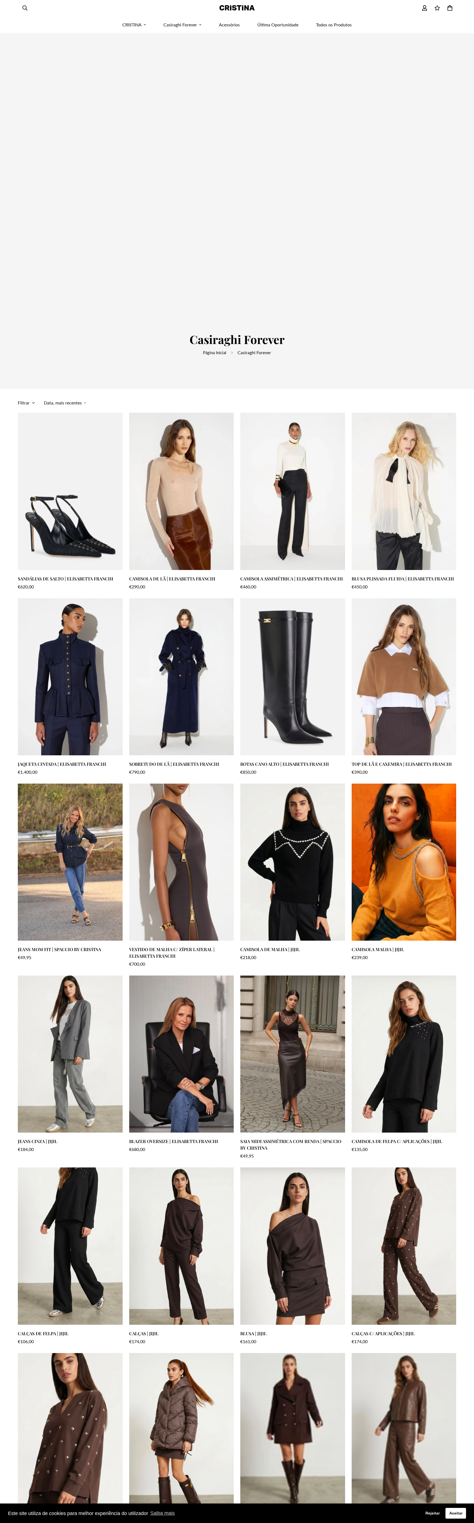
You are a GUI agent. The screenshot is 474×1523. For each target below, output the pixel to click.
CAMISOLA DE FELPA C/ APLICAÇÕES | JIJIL (397, 1141)
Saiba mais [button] (162, 1513)
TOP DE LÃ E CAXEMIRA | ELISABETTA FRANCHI (402, 764)
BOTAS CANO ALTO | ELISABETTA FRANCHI (284, 764)
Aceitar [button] (455, 1513)
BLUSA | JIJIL (253, 1333)
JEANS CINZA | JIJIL (37, 1141)
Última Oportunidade (277, 24)
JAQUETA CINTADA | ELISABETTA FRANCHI (62, 764)
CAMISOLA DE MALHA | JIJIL (270, 949)
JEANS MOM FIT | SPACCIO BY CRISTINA (59, 949)
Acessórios (229, 24)
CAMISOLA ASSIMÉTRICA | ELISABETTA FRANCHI (291, 579)
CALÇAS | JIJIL (144, 1333)
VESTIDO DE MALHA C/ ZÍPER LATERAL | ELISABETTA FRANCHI (172, 952)
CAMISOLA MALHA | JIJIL (378, 949)
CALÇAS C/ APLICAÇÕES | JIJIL (383, 1333)
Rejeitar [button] (432, 1513)
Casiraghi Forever (180, 24)
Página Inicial (214, 352)
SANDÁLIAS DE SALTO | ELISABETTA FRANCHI (65, 579)
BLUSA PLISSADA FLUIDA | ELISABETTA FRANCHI (403, 579)
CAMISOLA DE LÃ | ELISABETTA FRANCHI (172, 579)
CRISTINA (132, 24)
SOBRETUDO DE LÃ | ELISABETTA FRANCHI (174, 764)
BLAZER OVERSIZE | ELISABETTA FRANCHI (173, 1141)
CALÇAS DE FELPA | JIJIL (43, 1333)
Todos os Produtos (334, 24)
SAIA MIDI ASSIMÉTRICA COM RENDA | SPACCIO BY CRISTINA (290, 1144)
